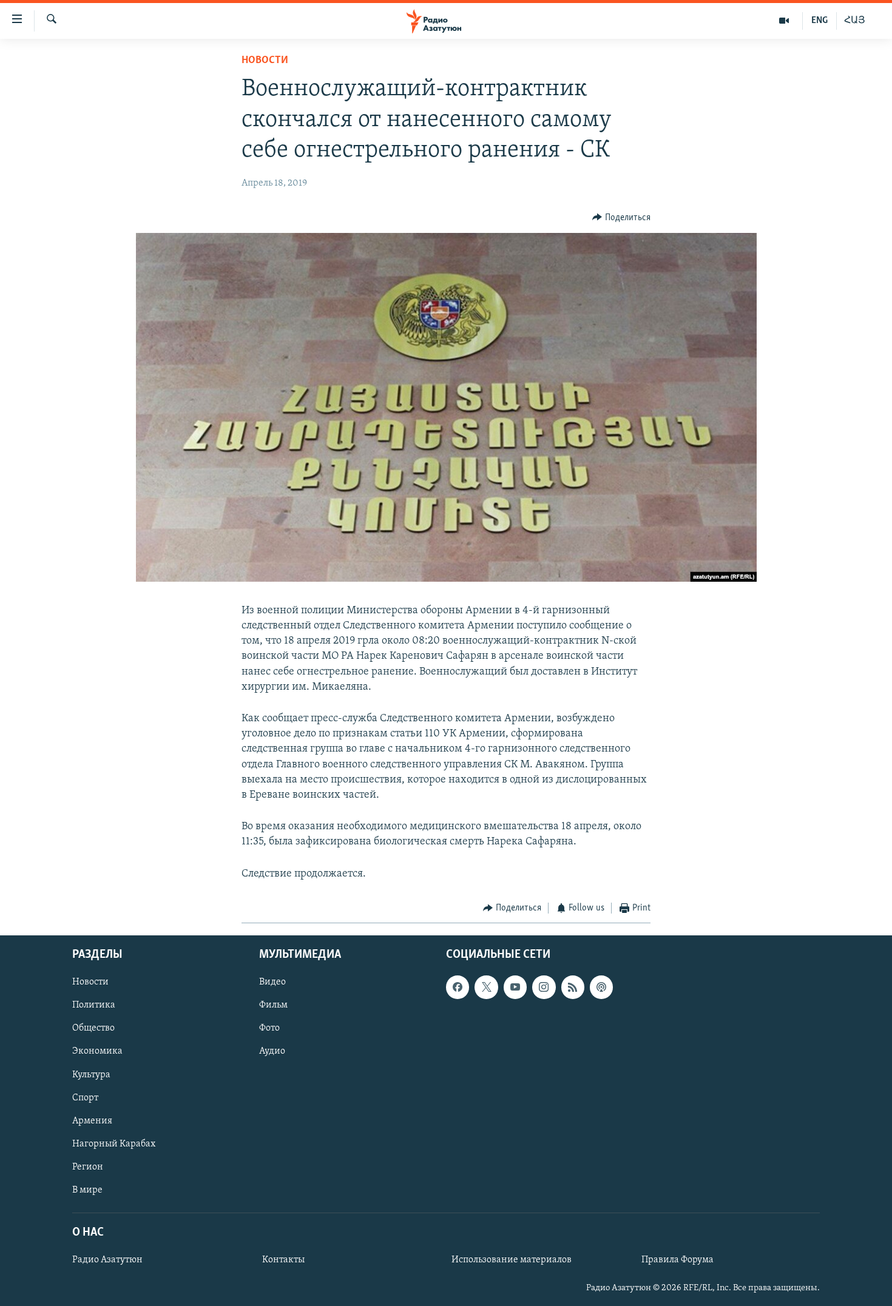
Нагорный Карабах (113, 1144)
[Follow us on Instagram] (543, 987)
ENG (819, 20)
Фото (269, 1029)
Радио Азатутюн (107, 1260)
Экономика (97, 1052)
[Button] (621, 218)
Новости (265, 60)
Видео (272, 983)
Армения (92, 1121)
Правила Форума (677, 1260)
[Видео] (784, 20)
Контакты (283, 1260)
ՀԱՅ (854, 20)
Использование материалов (511, 1260)
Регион (87, 1167)
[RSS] (572, 987)
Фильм (273, 1006)
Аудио (272, 1052)
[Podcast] (601, 987)
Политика (93, 1006)
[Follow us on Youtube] (515, 987)
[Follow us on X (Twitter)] (486, 987)
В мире (87, 1190)
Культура (91, 1075)
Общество (93, 1029)
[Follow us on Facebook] (457, 987)
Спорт (85, 1098)
